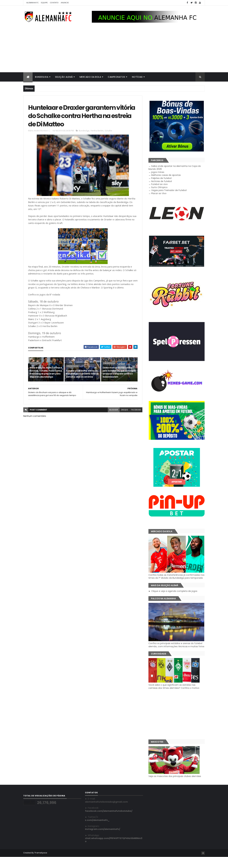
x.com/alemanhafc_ (97, 820)
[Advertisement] (114, 49)
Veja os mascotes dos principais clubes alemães (174, 776)
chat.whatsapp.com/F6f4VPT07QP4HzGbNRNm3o (113, 840)
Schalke (108, 130)
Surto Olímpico (159, 187)
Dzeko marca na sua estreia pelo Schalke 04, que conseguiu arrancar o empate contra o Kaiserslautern (119, 372)
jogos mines (157, 172)
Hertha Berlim (97, 130)
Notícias (137, 76)
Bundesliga (41, 76)
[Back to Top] (203, 853)
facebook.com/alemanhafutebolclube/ (108, 810)
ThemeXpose (40, 852)
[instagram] (195, 2)
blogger (113, 409)
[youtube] (200, 2)
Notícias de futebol (161, 181)
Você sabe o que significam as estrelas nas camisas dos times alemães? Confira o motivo (173, 686)
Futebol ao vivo (159, 184)
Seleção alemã (64, 76)
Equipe (44, 3)
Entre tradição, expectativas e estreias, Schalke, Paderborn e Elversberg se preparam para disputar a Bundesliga (46, 372)
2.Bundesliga (72, 366)
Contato (54, 3)
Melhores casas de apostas (166, 175)
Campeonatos (116, 76)
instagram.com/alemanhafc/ (102, 829)
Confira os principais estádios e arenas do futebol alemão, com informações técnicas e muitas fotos (176, 645)
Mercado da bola (90, 76)
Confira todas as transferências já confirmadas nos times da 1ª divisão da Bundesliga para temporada (176, 576)
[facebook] (187, 2)
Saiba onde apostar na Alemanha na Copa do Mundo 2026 (174, 168)
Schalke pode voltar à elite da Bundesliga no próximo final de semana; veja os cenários (82, 373)
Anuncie (65, 3)
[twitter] (191, 2)
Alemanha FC (32, 3)
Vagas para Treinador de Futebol (169, 190)
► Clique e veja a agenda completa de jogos (172, 591)
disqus (124, 409)
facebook (136, 409)
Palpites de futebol (161, 178)
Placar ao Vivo (158, 193)
